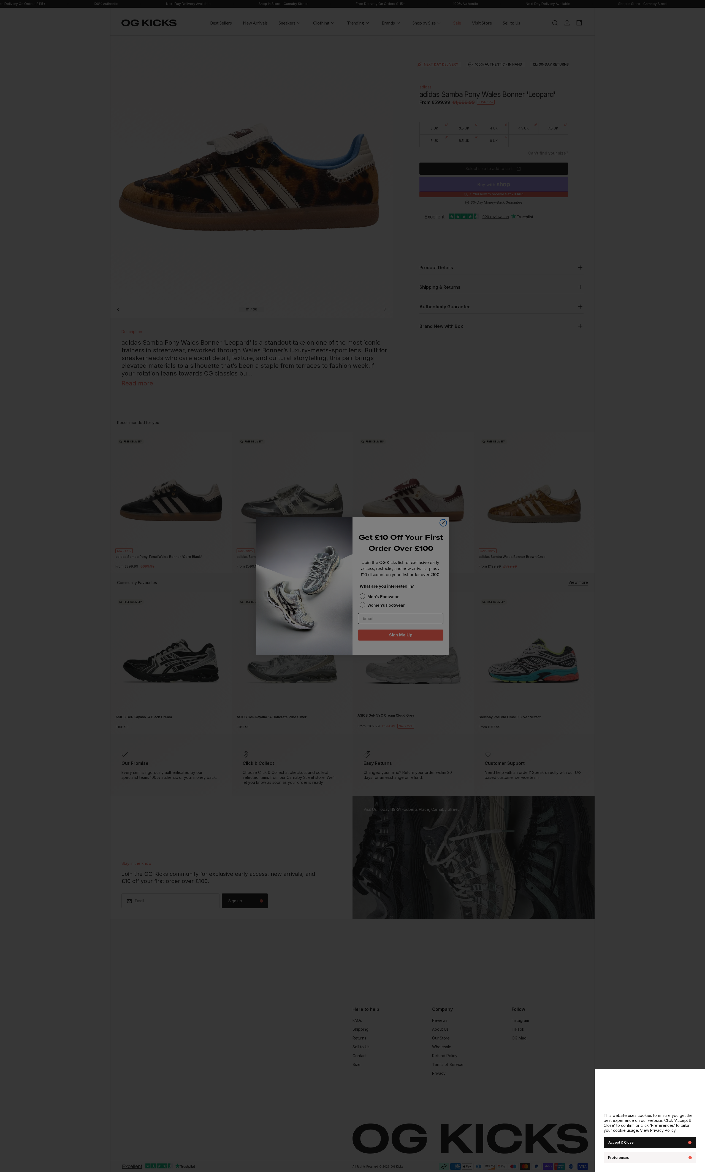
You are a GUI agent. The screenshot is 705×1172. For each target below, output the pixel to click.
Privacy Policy (663, 1130)
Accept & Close (621, 1142)
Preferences (618, 1157)
